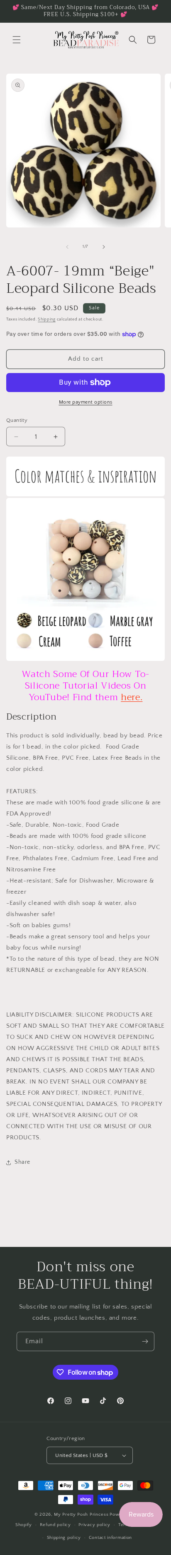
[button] (16, 40)
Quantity (16, 420)
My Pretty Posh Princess (81, 1514)
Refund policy (55, 1524)
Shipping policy (64, 1537)
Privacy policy (94, 1524)
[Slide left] (67, 247)
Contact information (110, 1537)
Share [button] (22, 1162)
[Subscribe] (145, 1341)
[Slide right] (104, 247)
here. (131, 697)
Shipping (47, 319)
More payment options (85, 402)
